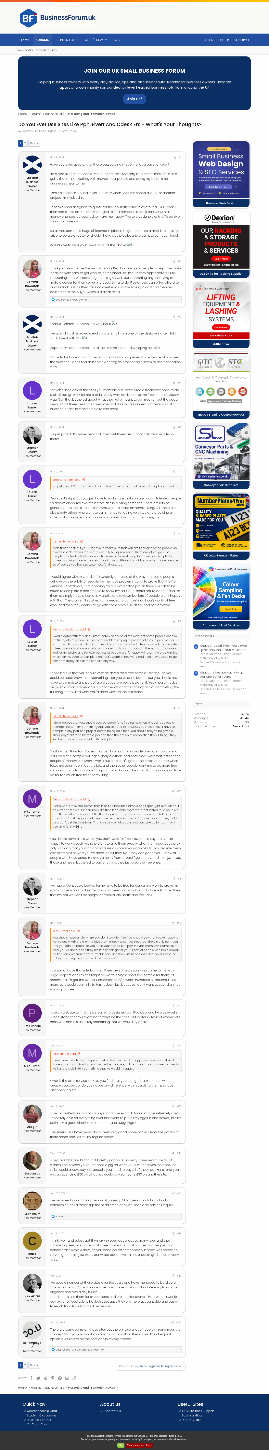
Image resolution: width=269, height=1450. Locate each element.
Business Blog (192, 1415)
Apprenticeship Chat (42, 1411)
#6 (180, 471)
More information (135, 1445)
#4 (180, 383)
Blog (116, 39)
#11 (180, 878)
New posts (25, 50)
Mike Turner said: (64, 931)
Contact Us (112, 1411)
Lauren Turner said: (66, 541)
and (80, 1350)
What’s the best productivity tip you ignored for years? (221, 675)
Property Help (191, 1420)
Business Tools (67, 39)
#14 (179, 1045)
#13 (179, 1005)
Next (33, 143)
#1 (180, 157)
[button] (106, 40)
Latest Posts (204, 636)
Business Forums (39, 1420)
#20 (179, 1322)
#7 (180, 533)
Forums (42, 39)
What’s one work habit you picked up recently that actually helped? (223, 648)
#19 (179, 1276)
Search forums (46, 50)
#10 (179, 791)
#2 (180, 261)
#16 (179, 1153)
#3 (180, 317)
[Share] (174, 157)
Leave (149, 1445)
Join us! (134, 99)
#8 (180, 621)
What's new (93, 39)
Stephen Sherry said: (67, 480)
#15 (179, 1106)
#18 (179, 1233)
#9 (180, 708)
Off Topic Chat (37, 1424)
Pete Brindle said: (64, 1054)
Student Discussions (41, 1415)
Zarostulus (32, 1174)
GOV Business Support (198, 1411)
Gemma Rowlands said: (69, 629)
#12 (179, 923)
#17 (179, 1193)
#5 (180, 427)
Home (25, 39)
